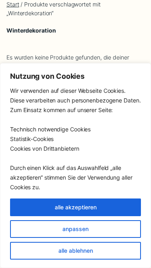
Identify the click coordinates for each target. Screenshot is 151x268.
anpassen (75, 228)
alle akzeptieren (76, 207)
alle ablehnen (75, 250)
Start (12, 4)
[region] (75, 165)
